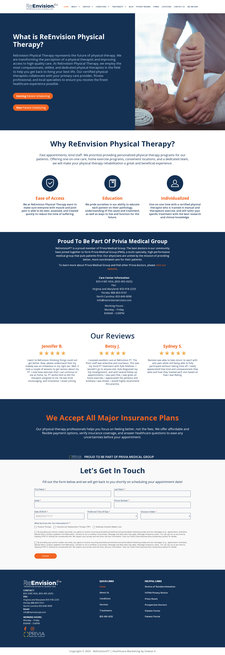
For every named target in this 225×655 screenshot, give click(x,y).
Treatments (117, 6)
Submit (45, 556)
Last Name (119, 489)
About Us (104, 592)
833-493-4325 (192, 6)
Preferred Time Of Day (99, 512)
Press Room (151, 598)
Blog (131, 6)
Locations (166, 6)
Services (86, 6)
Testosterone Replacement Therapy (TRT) (73, 527)
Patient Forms (152, 610)
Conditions (101, 6)
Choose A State (149, 512)
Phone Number (122, 500)
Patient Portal (152, 616)
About (74, 6)
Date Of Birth (41, 512)
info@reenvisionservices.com (114, 300)
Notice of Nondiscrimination (160, 586)
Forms (156, 6)
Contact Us (179, 6)
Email (37, 500)
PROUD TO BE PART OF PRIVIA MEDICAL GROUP (119, 457)
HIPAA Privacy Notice (156, 592)
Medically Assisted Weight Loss (108, 527)
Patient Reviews (143, 6)
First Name (40, 489)
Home (66, 6)
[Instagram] (32, 629)
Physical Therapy (44, 527)
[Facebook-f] (25, 629)
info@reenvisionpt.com (34, 612)
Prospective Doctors (156, 604)
